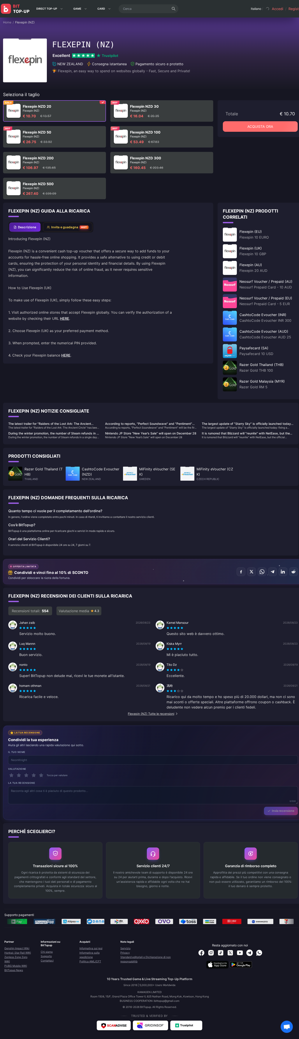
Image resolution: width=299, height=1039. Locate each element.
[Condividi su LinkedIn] (283, 571)
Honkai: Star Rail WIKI (17, 952)
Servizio (125, 948)
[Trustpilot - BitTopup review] (186, 1025)
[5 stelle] (41, 775)
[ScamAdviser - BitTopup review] (114, 1025)
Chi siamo (47, 951)
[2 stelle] (19, 775)
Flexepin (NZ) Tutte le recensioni (151, 714)
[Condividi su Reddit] (293, 571)
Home (7, 22)
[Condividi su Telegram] (272, 571)
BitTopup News (13, 970)
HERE (64, 318)
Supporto (46, 956)
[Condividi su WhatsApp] (262, 571)
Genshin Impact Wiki (16, 948)
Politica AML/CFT (90, 961)
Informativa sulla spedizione (89, 955)
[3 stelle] (26, 775)
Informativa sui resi (90, 948)
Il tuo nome (16, 752)
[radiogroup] (27, 628)
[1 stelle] (11, 775)
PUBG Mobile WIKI (15, 965)
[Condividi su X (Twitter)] (251, 571)
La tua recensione (21, 782)
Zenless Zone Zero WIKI (15, 959)
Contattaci (47, 960)
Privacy (125, 952)
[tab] (24, 227)
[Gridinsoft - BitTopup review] (150, 1025)
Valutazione (17, 768)
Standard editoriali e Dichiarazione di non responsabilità (145, 959)
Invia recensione (283, 810)
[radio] (21, 628)
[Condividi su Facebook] (241, 571)
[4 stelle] (33, 775)
